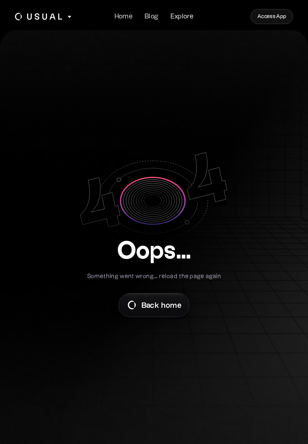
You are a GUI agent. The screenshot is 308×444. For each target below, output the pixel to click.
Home (124, 16)
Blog (151, 16)
